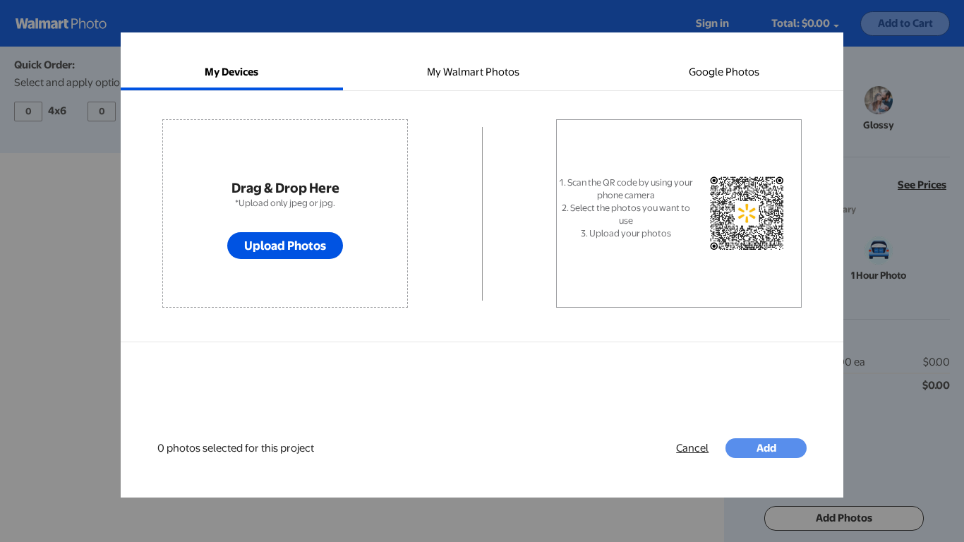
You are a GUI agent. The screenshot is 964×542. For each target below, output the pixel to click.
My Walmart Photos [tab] (473, 72)
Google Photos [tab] (724, 72)
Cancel (692, 448)
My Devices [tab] (231, 72)
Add (766, 448)
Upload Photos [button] (285, 246)
